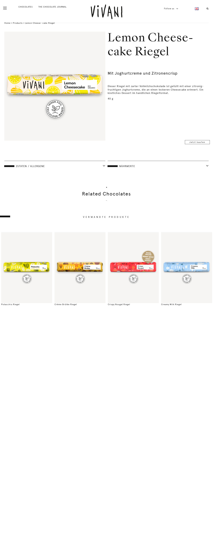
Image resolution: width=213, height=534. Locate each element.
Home (7, 23)
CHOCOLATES (25, 7)
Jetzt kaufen (197, 142)
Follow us (169, 8)
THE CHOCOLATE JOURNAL (52, 7)
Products (17, 23)
